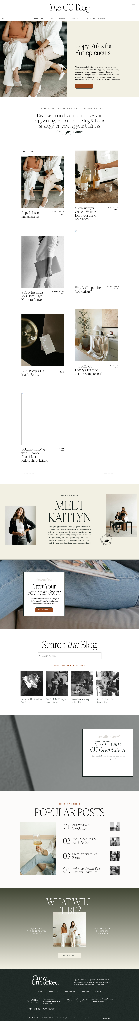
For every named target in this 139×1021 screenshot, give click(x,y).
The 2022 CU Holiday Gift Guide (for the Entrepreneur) (88, 370)
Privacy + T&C (85, 1018)
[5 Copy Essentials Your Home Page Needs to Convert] (42, 262)
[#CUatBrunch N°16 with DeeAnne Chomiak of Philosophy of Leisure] (42, 419)
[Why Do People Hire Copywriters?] (96, 256)
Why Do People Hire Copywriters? (88, 289)
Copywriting (68, 27)
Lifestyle (59, 370)
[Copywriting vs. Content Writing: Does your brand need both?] (96, 177)
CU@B (61, 448)
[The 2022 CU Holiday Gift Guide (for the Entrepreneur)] (96, 335)
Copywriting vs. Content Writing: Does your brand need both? (85, 213)
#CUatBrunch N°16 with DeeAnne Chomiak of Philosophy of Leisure (34, 454)
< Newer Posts (29, 473)
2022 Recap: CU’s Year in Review (32, 373)
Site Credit (77, 1018)
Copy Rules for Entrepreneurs (93, 49)
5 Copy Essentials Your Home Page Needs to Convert (32, 296)
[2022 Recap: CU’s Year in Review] (42, 340)
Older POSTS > (110, 473)
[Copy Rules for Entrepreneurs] (33, 59)
